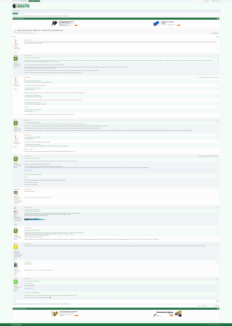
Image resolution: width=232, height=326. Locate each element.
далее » (216, 33)
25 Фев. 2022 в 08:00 (27, 120)
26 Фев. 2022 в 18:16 (27, 189)
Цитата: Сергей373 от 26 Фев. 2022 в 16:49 (34, 174)
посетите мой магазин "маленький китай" (32, 218)
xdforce (15, 55)
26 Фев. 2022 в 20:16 (27, 243)
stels (15, 262)
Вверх (14, 301)
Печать (217, 36)
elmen (15, 243)
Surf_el (45, 15)
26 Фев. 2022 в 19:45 (27, 207)
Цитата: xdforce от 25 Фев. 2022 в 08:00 (33, 137)
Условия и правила (214, 324)
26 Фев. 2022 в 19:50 (27, 227)
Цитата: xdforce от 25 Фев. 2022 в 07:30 (33, 80)
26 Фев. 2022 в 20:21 (27, 261)
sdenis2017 (16, 189)
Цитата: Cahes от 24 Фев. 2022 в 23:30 (33, 57)
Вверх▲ (219, 324)
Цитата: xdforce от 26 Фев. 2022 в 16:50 (33, 209)
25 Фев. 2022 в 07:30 (27, 55)
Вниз (14, 36)
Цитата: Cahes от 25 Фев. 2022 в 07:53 (33, 122)
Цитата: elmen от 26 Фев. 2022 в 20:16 (33, 292)
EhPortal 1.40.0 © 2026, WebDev (16, 324)
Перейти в (199, 305)
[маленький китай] (14, 222)
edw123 (15, 278)
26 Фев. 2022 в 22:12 (27, 278)
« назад (213, 33)
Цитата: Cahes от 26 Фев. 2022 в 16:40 (33, 158)
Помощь (208, 324)
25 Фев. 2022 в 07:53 (27, 77)
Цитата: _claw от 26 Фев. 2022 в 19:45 (33, 230)
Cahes (15, 40)
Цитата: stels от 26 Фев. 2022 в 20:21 (32, 281)
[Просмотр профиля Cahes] (15, 32)
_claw (15, 207)
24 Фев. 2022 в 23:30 (27, 40)
